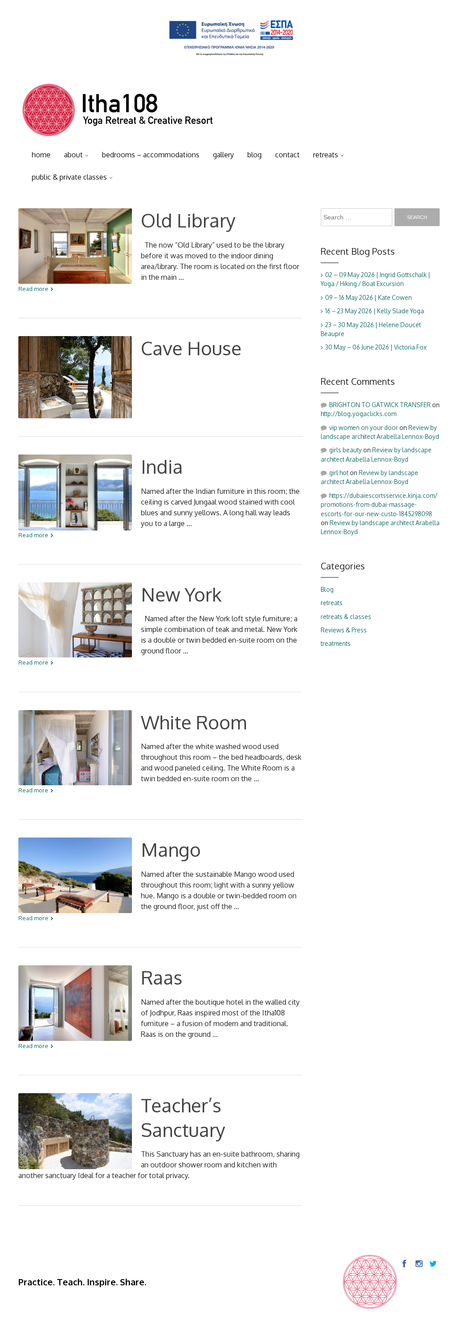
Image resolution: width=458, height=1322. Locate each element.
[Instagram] (418, 1264)
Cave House (191, 348)
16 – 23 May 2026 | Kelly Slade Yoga (374, 311)
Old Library (188, 220)
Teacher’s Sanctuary (183, 1117)
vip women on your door (363, 427)
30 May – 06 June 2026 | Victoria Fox (376, 347)
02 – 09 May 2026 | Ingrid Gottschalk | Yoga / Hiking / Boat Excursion (375, 279)
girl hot (338, 472)
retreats (325, 154)
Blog (327, 589)
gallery (223, 154)
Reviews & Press (344, 630)
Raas (161, 977)
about (73, 154)
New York (181, 594)
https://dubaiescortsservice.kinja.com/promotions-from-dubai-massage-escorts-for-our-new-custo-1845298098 (379, 505)
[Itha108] (117, 112)
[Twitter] (432, 1264)
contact (287, 154)
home (41, 154)
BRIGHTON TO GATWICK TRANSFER (380, 404)
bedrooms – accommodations (150, 154)
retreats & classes (346, 616)
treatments (336, 643)
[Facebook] (404, 1264)
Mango (171, 849)
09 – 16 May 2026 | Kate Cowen (368, 297)
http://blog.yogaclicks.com (358, 413)
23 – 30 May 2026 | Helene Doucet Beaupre (371, 329)
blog (254, 154)
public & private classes (69, 177)
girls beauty (345, 450)
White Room (193, 722)
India (162, 466)
